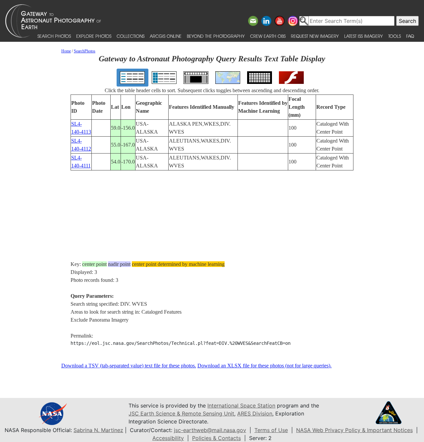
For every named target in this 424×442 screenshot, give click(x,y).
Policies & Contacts (216, 438)
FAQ (410, 36)
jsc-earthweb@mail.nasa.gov (210, 430)
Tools (394, 36)
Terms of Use (271, 430)
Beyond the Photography (216, 36)
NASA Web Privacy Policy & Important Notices (354, 430)
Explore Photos (93, 36)
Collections (130, 36)
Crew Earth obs (268, 36)
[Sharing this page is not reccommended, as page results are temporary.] (210, 21)
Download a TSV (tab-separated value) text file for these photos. (128, 365)
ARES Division (254, 413)
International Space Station (241, 405)
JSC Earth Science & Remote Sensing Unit (181, 413)
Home (66, 51)
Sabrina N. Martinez (98, 430)
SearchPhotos (84, 51)
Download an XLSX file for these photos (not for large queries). (264, 365)
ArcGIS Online (166, 36)
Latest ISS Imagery (363, 36)
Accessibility (168, 438)
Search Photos (54, 36)
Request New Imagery (315, 36)
